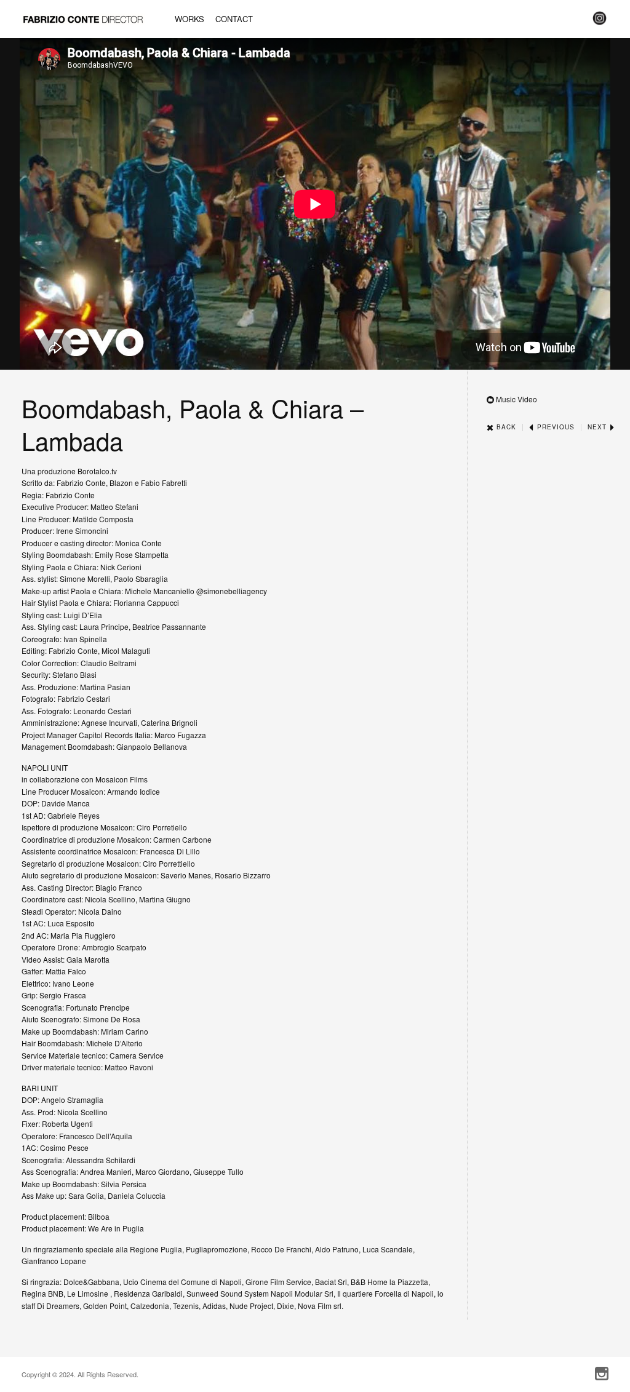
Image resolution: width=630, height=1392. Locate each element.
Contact (234, 19)
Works (189, 19)
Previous (555, 427)
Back (505, 427)
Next (598, 427)
